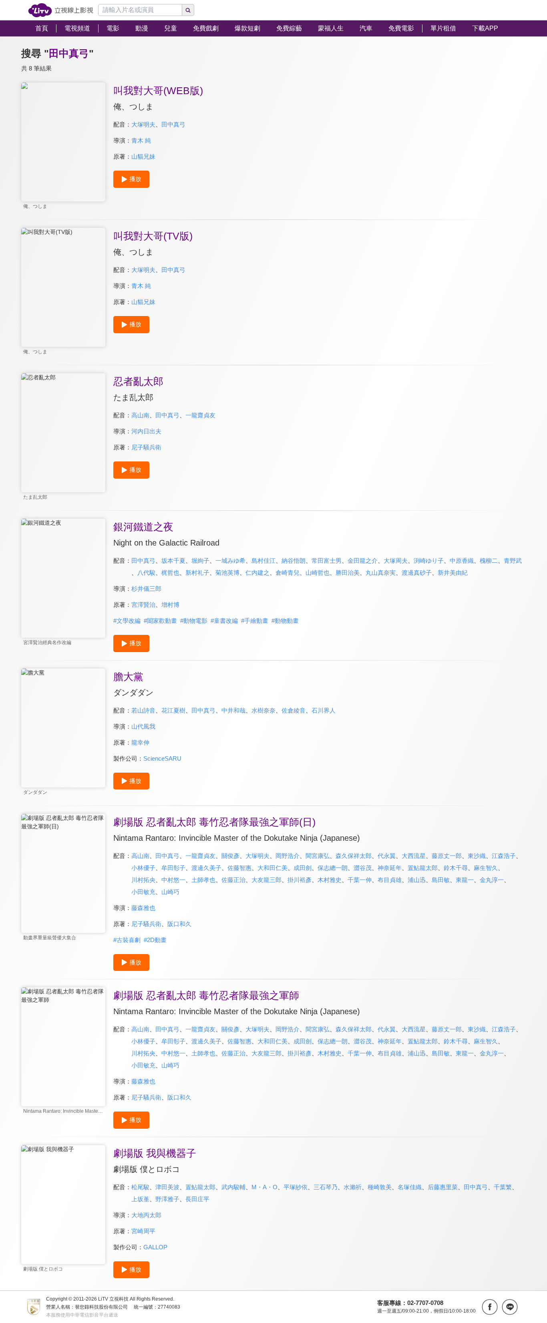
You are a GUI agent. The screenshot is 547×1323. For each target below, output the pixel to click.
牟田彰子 (173, 867)
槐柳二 (489, 560)
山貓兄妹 (143, 156)
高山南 (140, 415)
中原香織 (462, 560)
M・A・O (264, 1187)
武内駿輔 (233, 1187)
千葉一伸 (360, 879)
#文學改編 (127, 620)
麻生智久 (486, 867)
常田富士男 (327, 560)
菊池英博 (227, 572)
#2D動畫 (155, 939)
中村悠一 (173, 879)
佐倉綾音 (294, 710)
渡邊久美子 (206, 867)
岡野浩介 (288, 855)
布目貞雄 (390, 879)
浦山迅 (417, 879)
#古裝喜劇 (127, 939)
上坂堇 (140, 1199)
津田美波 (167, 1187)
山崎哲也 (318, 572)
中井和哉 (233, 710)
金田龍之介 (363, 560)
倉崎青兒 (288, 572)
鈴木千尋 (456, 867)
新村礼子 (197, 572)
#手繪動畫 (254, 620)
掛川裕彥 (300, 879)
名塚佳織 (410, 1187)
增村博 (170, 604)
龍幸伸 (140, 742)
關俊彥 (230, 855)
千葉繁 (503, 1187)
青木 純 (141, 140)
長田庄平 (197, 1199)
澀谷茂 (363, 867)
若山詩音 (143, 710)
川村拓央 (143, 879)
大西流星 (414, 855)
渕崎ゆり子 (429, 560)
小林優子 (143, 867)
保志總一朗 (333, 867)
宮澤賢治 (143, 604)
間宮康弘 (318, 855)
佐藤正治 (233, 879)
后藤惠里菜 (443, 1187)
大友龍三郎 (266, 879)
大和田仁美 (272, 867)
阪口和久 (179, 923)
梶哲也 (170, 572)
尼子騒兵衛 (146, 447)
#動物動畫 (285, 620)
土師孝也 (203, 879)
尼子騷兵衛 (146, 923)
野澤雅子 (167, 1199)
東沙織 (477, 855)
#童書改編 (224, 620)
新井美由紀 (453, 572)
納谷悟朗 (294, 560)
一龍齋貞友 (200, 415)
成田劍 (303, 867)
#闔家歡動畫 (160, 620)
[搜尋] (188, 10)
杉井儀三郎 (146, 588)
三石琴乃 (326, 1187)
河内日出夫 (146, 431)
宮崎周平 (143, 1231)
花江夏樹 (173, 710)
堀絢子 (200, 560)
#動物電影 (193, 620)
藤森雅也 (143, 907)
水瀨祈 (353, 1187)
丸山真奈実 (381, 572)
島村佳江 (263, 560)
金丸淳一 (492, 879)
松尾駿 (140, 1187)
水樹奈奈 (263, 710)
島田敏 (441, 879)
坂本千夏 (173, 560)
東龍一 (465, 879)
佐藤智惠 (239, 867)
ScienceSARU (162, 758)
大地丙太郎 (146, 1215)
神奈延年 (390, 867)
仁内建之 (257, 572)
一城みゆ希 (230, 560)
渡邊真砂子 (417, 572)
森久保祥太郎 (354, 855)
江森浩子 (504, 855)
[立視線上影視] (60, 10)
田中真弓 (173, 124)
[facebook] (490, 1307)
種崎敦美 (380, 1187)
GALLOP (155, 1247)
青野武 (513, 560)
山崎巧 (170, 891)
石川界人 (324, 710)
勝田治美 (348, 572)
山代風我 (143, 726)
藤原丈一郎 (447, 855)
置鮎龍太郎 (423, 867)
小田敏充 (143, 891)
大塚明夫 (143, 124)
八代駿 (146, 572)
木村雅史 (330, 879)
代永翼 (387, 855)
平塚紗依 (296, 1187)
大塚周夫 (396, 560)
